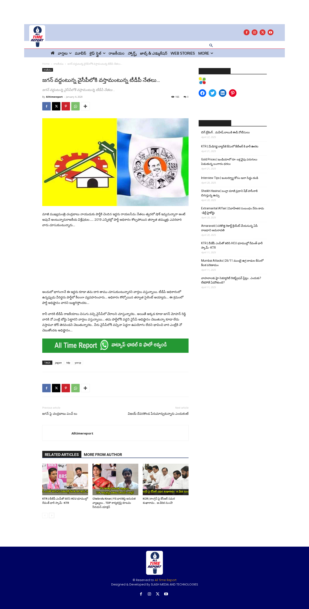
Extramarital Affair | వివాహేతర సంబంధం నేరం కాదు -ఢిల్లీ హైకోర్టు (232, 210)
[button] (211, 46)
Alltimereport (54, 96)
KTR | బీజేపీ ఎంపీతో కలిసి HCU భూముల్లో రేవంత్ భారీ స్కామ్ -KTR (232, 245)
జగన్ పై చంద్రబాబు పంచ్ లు (59, 414)
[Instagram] (255, 32)
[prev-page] (45, 515)
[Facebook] (247, 32)
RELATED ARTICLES (62, 454)
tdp (68, 362)
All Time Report (166, 580)
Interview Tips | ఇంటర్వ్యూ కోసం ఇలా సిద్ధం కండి (229, 178)
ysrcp (78, 362)
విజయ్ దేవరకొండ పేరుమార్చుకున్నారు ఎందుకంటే (158, 414)
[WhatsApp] (75, 106)
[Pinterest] (66, 106)
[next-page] (51, 515)
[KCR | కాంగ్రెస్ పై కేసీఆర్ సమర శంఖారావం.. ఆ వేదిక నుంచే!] (166, 479)
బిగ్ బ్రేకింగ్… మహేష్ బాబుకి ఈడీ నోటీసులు (225, 132)
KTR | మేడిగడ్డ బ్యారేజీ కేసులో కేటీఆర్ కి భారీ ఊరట (229, 146)
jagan (58, 362)
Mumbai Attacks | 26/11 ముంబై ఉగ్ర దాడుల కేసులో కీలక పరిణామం (232, 263)
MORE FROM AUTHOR (103, 454)
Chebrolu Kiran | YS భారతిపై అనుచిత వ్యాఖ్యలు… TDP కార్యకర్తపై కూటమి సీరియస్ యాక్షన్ (114, 503)
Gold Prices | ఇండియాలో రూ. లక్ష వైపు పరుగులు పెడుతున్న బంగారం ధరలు (229, 161)
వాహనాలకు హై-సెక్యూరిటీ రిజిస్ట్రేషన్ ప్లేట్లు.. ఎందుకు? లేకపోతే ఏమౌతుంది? (231, 280)
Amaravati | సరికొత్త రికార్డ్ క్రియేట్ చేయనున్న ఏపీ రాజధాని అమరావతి (229, 228)
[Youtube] (270, 32)
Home (46, 64)
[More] (85, 106)
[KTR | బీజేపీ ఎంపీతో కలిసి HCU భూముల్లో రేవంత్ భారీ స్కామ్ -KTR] (65, 479)
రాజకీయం (58, 64)
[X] (262, 32)
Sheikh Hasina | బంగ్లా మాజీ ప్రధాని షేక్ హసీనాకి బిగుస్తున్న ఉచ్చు (229, 193)
